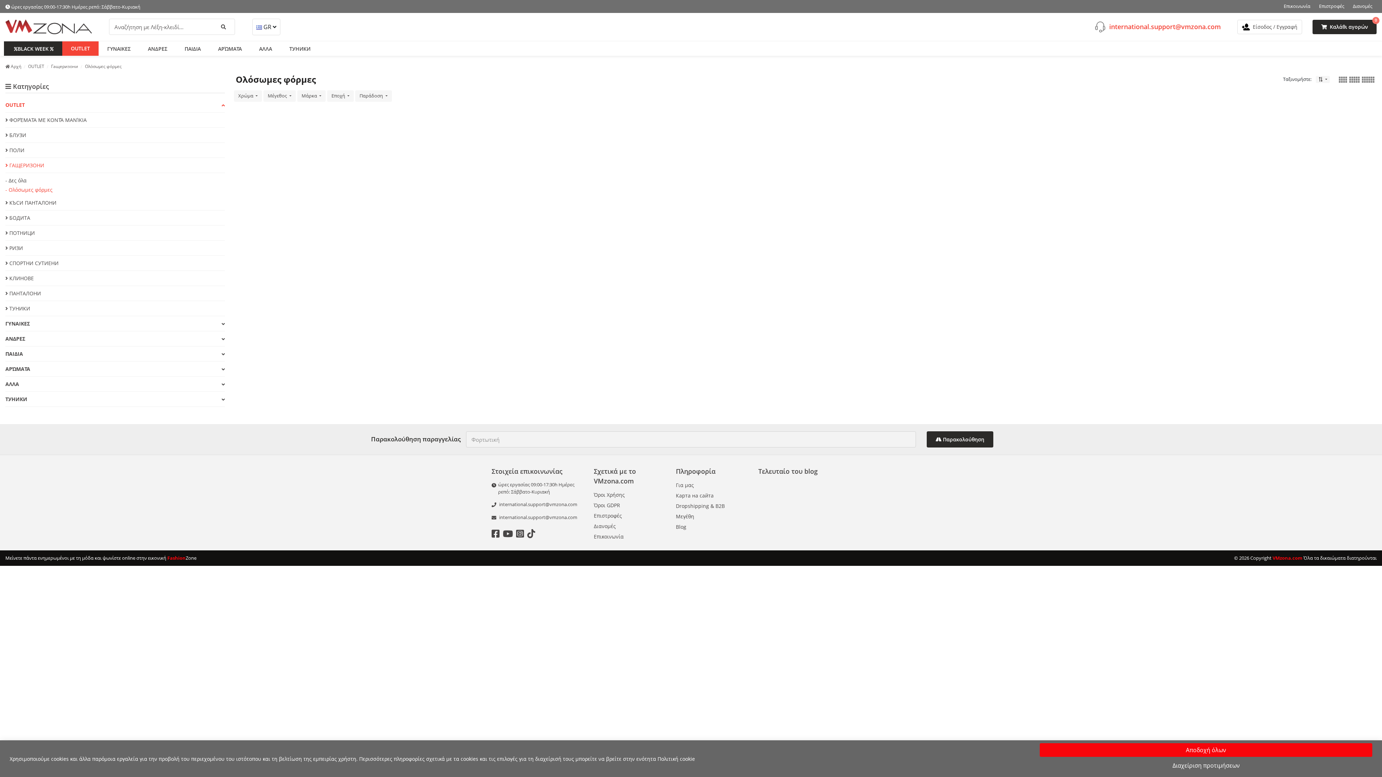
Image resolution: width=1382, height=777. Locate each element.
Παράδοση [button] (372, 95)
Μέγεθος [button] (278, 95)
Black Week (33, 48)
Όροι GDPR (607, 505)
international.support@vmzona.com (1165, 26)
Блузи (17, 135)
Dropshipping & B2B (700, 506)
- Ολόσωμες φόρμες (29, 189)
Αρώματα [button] (230, 48)
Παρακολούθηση (962, 439)
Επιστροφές (1331, 6)
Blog (681, 526)
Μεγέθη (685, 516)
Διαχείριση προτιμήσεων (1206, 765)
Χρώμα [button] (246, 95)
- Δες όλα (16, 180)
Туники (19, 308)
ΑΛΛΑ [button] (265, 48)
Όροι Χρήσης (609, 494)
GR (267, 27)
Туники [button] (300, 48)
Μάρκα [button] (310, 95)
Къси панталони (32, 202)
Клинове (21, 278)
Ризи (15, 248)
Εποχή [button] (338, 95)
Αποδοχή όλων (1206, 750)
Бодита (19, 217)
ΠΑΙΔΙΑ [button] (193, 48)
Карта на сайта (695, 495)
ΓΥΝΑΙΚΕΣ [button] (119, 48)
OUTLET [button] (80, 48)
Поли (16, 150)
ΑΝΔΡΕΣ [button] (157, 48)
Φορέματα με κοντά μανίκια (47, 120)
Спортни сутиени (33, 263)
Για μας (685, 485)
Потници (21, 233)
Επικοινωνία (1297, 6)
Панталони (24, 293)
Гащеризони (26, 165)
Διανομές (1362, 6)
